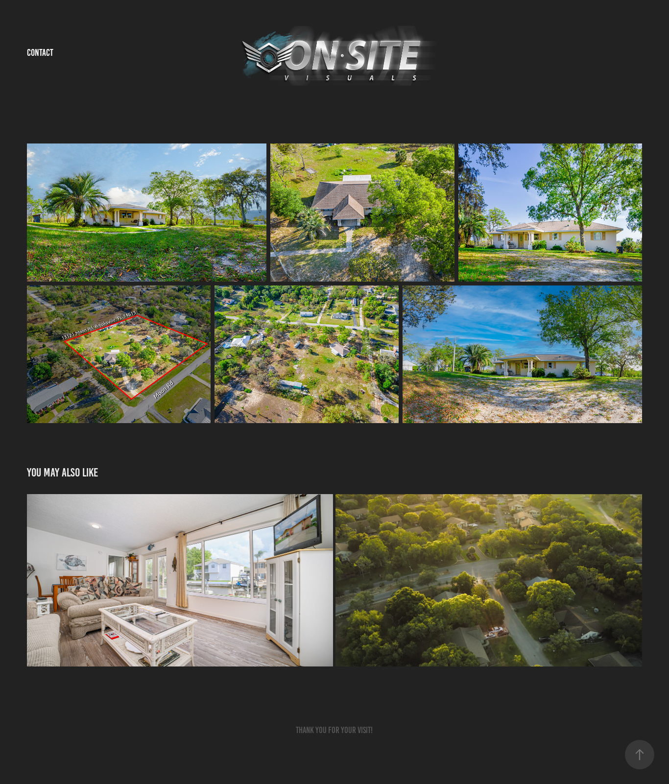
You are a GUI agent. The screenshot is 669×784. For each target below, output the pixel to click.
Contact (40, 53)
